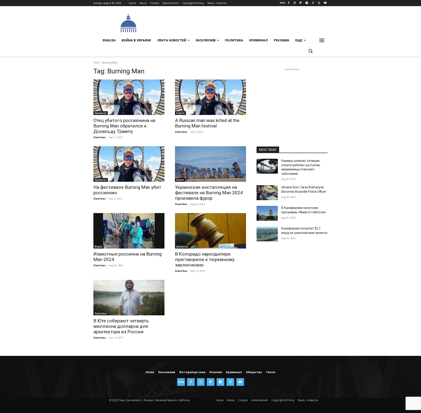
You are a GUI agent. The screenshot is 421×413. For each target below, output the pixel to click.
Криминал (101, 113)
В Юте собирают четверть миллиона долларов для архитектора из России (121, 326)
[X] (318, 3)
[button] (310, 51)
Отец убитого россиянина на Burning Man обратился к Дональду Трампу (124, 126)
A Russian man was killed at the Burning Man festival (207, 123)
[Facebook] (288, 3)
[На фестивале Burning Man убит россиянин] (128, 164)
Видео (180, 179)
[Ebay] (282, 3)
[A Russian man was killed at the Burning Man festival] (210, 97)
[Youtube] (325, 3)
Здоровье (101, 313)
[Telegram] (306, 3)
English (180, 113)
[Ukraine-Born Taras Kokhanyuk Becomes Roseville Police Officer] (267, 192)
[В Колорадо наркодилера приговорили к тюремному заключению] (210, 231)
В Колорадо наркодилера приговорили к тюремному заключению (204, 259)
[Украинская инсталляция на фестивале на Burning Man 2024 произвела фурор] (210, 164)
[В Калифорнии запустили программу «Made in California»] (267, 213)
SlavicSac (99, 137)
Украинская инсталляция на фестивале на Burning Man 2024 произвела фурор (209, 193)
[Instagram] (294, 3)
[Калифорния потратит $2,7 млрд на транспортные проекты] (267, 233)
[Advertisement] (243, 22)
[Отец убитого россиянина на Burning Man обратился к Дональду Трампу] (128, 97)
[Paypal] (300, 3)
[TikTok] (313, 3)
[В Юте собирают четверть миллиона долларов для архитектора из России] (128, 297)
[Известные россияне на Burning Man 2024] (128, 231)
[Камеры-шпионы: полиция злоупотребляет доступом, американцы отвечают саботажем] (267, 166)
